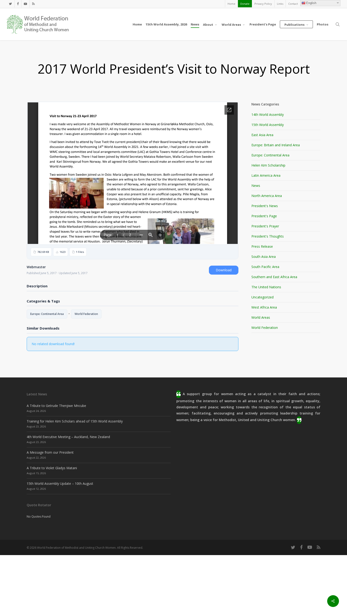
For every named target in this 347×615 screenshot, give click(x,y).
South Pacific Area (265, 266)
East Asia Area (262, 135)
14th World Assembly (267, 114)
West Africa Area (264, 307)
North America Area (266, 195)
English (311, 3)
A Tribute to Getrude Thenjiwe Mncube (56, 405)
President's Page (264, 216)
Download (224, 270)
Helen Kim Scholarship (268, 165)
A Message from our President (50, 452)
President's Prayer (265, 226)
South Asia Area (263, 256)
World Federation (86, 314)
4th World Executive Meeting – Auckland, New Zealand (68, 437)
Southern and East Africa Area (274, 277)
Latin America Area (265, 175)
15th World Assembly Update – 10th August (60, 483)
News (255, 185)
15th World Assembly (267, 124)
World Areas (260, 317)
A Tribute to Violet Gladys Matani (52, 468)
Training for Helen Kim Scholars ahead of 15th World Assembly (75, 421)
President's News (264, 206)
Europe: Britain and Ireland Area (275, 145)
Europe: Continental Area (47, 314)
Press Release (262, 246)
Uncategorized (262, 297)
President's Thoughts (267, 236)
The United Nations (266, 287)
